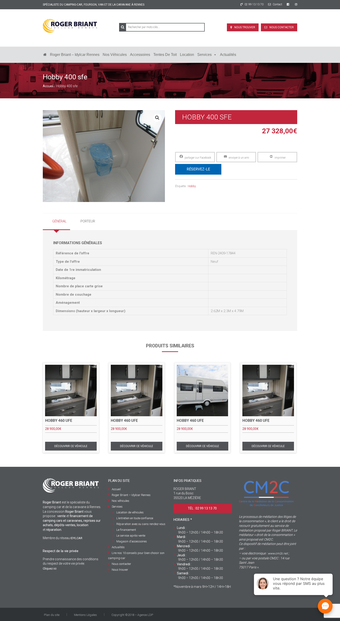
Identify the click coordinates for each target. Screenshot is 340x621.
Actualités (228, 55)
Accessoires (140, 55)
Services (204, 55)
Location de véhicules (130, 512)
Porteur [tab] (87, 221)
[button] (157, 118)
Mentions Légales (85, 615)
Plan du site (51, 615)
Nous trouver (244, 27)
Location (187, 55)
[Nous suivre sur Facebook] (288, 4)
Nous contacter (281, 27)
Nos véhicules (115, 55)
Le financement (126, 529)
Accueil (48, 86)
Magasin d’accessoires (131, 541)
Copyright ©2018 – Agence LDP (132, 615)
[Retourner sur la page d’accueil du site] (45, 54)
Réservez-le (198, 169)
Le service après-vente (130, 535)
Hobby (192, 186)
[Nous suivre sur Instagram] (296, 4)
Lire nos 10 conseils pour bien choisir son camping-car (136, 555)
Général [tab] (59, 221)
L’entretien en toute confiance (134, 518)
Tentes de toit (165, 55)
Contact (277, 4)
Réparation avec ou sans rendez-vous (140, 524)
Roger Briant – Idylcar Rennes (74, 55)
